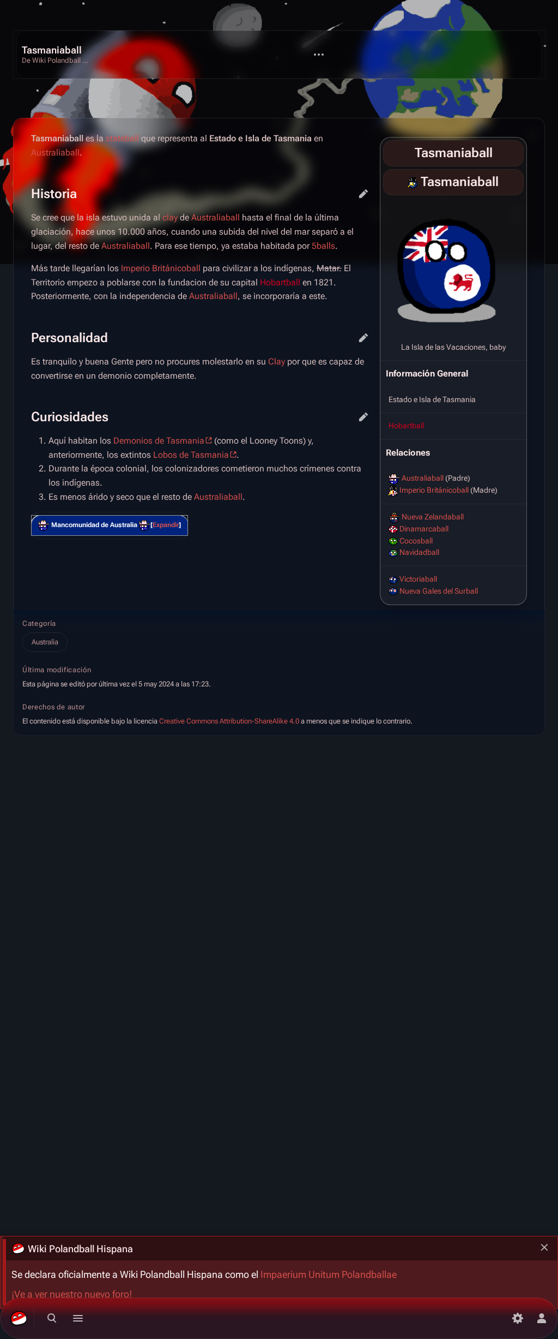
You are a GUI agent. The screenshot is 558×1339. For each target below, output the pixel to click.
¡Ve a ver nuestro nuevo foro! (71, 1294)
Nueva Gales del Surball (438, 591)
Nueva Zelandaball (433, 516)
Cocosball (416, 540)
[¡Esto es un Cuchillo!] (44, 525)
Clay (276, 361)
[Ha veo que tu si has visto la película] (144, 525)
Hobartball (406, 425)
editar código (363, 194)
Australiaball (423, 478)
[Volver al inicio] (57, 55)
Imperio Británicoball (434, 490)
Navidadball (419, 552)
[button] (165, 525)
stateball (122, 138)
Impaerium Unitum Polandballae (328, 1274)
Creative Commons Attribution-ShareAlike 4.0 (229, 721)
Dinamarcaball (423, 528)
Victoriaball (418, 579)
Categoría (39, 623)
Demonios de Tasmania (158, 440)
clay (170, 217)
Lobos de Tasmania (191, 455)
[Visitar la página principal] (18, 1318)
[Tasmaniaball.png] (453, 266)
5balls (323, 246)
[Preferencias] (518, 1318)
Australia (45, 642)
